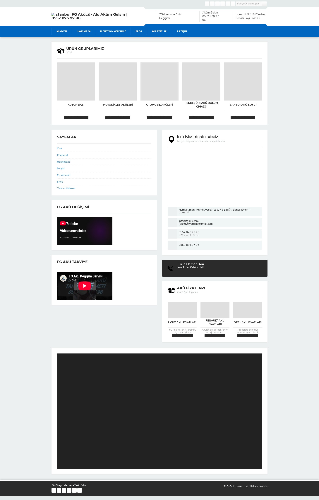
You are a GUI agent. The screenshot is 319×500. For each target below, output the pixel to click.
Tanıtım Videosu (66, 188)
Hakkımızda (63, 162)
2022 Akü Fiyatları (182, 335)
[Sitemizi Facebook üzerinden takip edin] (207, 3)
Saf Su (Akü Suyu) (243, 105)
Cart (59, 148)
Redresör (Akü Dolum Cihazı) (201, 105)
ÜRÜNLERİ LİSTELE (76, 117)
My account (64, 175)
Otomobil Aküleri (159, 105)
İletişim (61, 168)
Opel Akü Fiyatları (248, 322)
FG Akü (237, 486)
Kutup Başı (76, 105)
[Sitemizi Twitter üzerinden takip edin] (212, 3)
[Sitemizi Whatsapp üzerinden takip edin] (233, 3)
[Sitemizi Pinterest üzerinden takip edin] (228, 3)
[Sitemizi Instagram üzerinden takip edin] (217, 3)
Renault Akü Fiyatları (214, 322)
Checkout (62, 155)
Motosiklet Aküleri (118, 105)
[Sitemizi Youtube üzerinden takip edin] (222, 3)
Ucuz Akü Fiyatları (182, 322)
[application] (159, 411)
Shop (60, 182)
